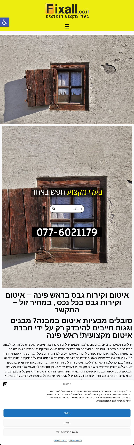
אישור (67, 413)
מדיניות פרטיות (75, 440)
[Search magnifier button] (53, 208)
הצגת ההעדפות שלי (67, 432)
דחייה (67, 422)
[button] (4, 22)
